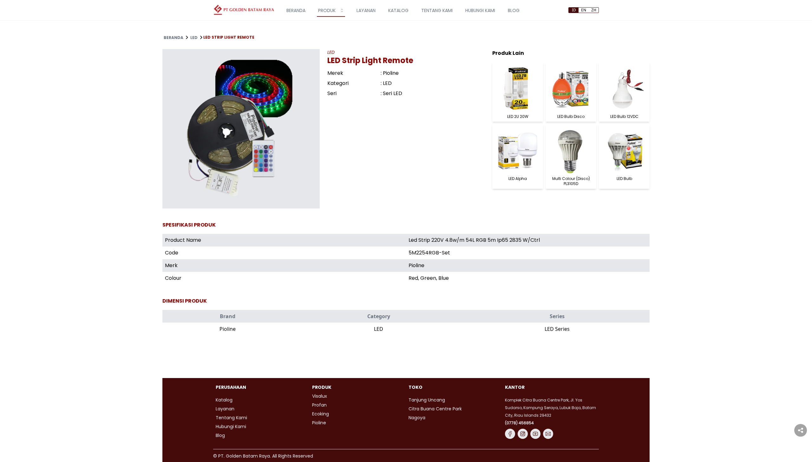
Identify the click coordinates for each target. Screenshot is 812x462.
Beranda (173, 37)
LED (194, 37)
